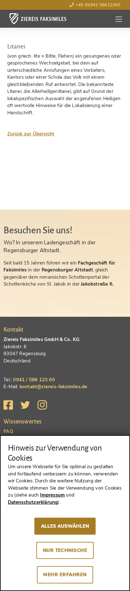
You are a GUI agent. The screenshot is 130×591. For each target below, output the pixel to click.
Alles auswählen (65, 526)
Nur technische (65, 550)
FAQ (8, 431)
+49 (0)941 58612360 (97, 5)
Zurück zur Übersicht (31, 134)
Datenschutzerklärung (33, 502)
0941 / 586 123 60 (34, 380)
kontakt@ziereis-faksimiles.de (53, 387)
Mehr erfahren (64, 574)
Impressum (52, 495)
